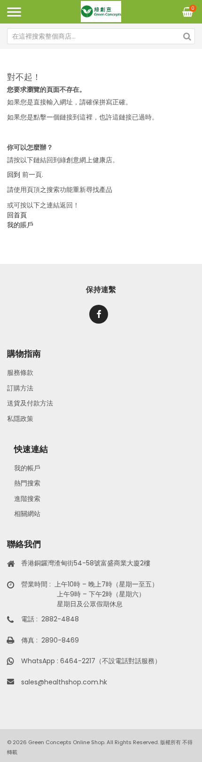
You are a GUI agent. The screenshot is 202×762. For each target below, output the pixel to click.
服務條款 (20, 372)
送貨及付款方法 (30, 403)
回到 (13, 174)
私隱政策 (20, 418)
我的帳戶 (27, 468)
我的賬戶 (20, 225)
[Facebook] (98, 314)
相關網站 (27, 513)
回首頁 (17, 215)
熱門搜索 (27, 483)
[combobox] (101, 36)
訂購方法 (20, 388)
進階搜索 (27, 498)
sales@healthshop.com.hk (64, 682)
